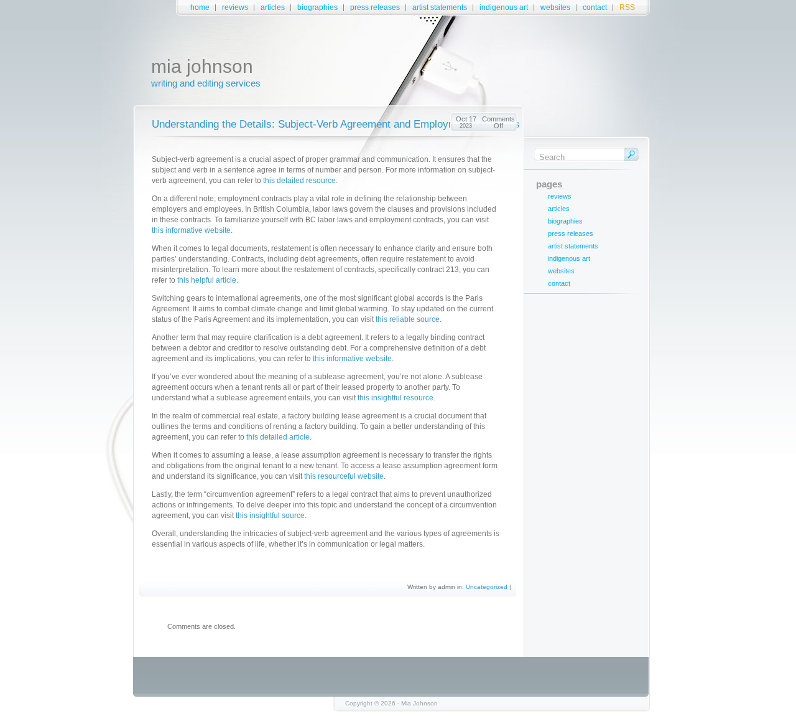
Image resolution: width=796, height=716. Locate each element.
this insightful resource (395, 397)
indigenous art (503, 7)
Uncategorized (486, 586)
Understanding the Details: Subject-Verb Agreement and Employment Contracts (336, 124)
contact (595, 7)
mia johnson (202, 66)
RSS (627, 7)
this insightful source (270, 515)
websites (555, 7)
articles (273, 7)
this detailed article (278, 437)
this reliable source (408, 319)
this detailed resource (299, 180)
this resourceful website (344, 476)
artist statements (439, 7)
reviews (235, 7)
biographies (317, 7)
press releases (375, 7)
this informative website (191, 230)
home (200, 7)
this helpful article (206, 280)
